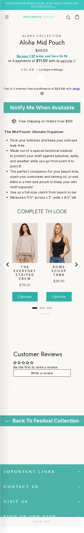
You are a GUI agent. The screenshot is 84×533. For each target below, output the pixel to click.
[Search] (68, 17)
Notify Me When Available (42, 107)
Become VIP (26, 56)
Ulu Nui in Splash (41, 78)
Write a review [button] (42, 373)
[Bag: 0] (77, 17)
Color (42, 69)
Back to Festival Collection (45, 421)
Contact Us (21, 487)
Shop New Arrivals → (43, 6)
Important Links (29, 472)
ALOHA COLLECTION (42, 35)
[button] (42, 61)
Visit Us (16, 502)
